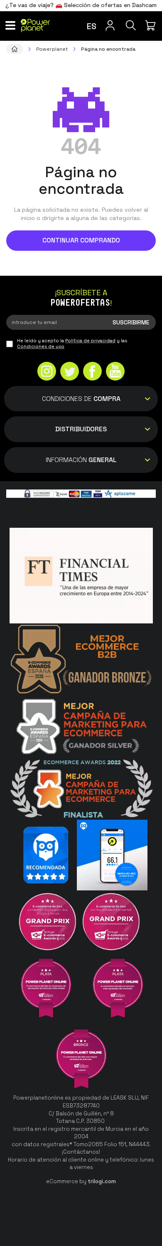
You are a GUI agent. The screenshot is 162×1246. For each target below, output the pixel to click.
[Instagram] (46, 372)
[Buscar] (130, 25)
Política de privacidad (90, 341)
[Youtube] (115, 372)
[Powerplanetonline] (35, 25)
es (91, 26)
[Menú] (10, 25)
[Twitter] (69, 372)
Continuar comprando (81, 240)
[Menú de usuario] (110, 25)
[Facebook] (92, 372)
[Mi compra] (151, 25)
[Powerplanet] (14, 49)
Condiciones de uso (40, 346)
